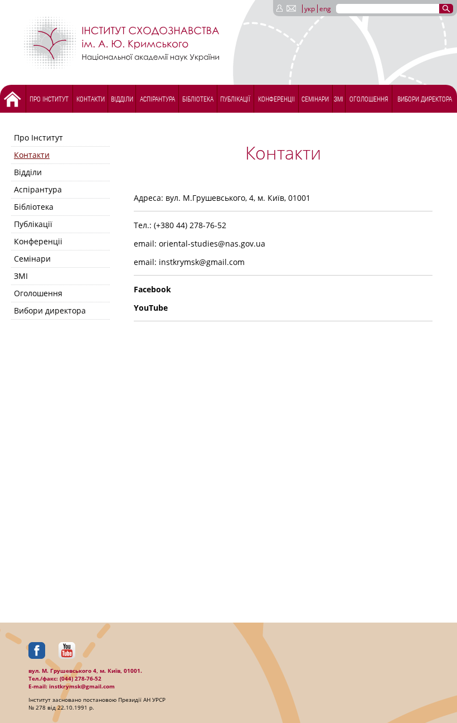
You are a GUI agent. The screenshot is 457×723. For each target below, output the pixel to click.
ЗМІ (338, 98)
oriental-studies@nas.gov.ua (212, 243)
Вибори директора (424, 98)
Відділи (122, 98)
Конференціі (276, 98)
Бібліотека (197, 98)
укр (309, 8)
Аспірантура (157, 98)
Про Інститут (49, 98)
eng (325, 8)
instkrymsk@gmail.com (202, 262)
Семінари (315, 98)
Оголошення (368, 98)
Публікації (235, 98)
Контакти (90, 98)
